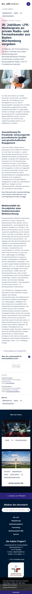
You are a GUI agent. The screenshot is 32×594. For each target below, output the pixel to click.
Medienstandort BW (16, 531)
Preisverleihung (8, 16)
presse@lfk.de (10, 383)
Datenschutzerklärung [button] (10, 587)
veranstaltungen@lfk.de (13, 391)
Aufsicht (7, 471)
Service (16, 534)
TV (21, 13)
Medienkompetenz (16, 524)
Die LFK (16, 517)
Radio (16, 13)
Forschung (16, 527)
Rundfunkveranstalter (12, 477)
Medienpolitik (7, 13)
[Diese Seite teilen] (14, 366)
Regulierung (16, 521)
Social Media (15, 474)
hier (24, 197)
